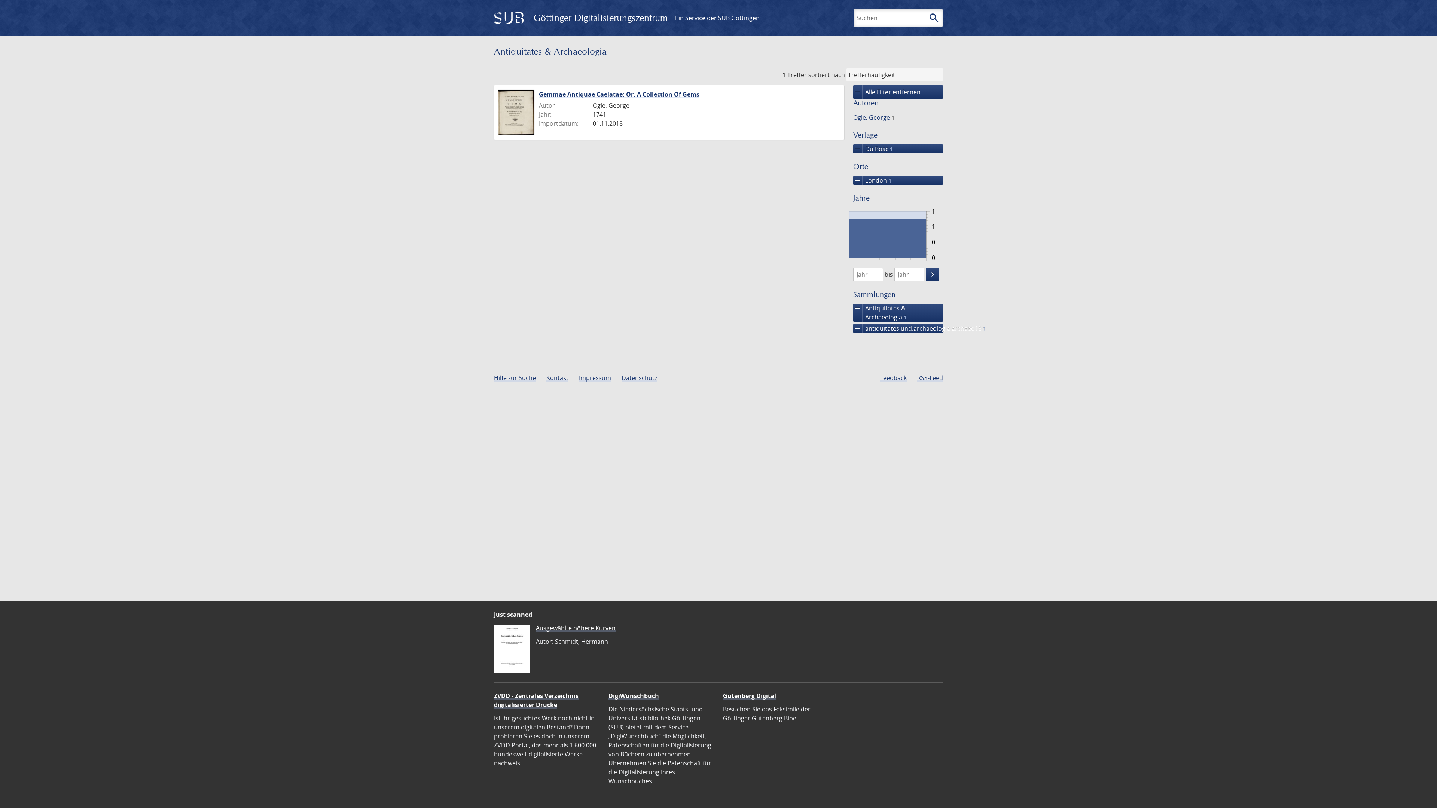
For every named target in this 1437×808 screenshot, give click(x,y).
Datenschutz (639, 378)
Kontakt (557, 378)
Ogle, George (873, 117)
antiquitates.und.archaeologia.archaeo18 (898, 328)
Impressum (595, 378)
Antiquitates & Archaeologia (880, 312)
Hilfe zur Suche (515, 378)
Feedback (893, 378)
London (872, 180)
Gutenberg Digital (749, 696)
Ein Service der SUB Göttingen (717, 18)
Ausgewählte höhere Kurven (576, 628)
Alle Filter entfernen (887, 92)
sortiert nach (826, 75)
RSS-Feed (930, 378)
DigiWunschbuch (633, 696)
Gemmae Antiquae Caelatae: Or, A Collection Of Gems (619, 94)
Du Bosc (873, 148)
